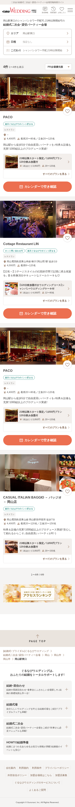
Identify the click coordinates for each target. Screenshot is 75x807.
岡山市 (57, 655)
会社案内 (11, 768)
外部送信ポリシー (17, 775)
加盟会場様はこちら (41, 775)
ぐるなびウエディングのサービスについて (37, 782)
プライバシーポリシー (57, 768)
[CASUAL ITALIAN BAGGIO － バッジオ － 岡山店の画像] (37, 472)
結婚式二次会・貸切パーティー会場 (21, 655)
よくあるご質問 (37, 790)
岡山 (47, 655)
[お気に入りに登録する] (67, 111)
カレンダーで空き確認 (40, 186)
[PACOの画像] (37, 92)
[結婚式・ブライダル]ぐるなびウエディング (26, 651)
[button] (37, 689)
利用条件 (37, 768)
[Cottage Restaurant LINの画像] (37, 219)
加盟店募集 (61, 775)
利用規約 (24, 768)
